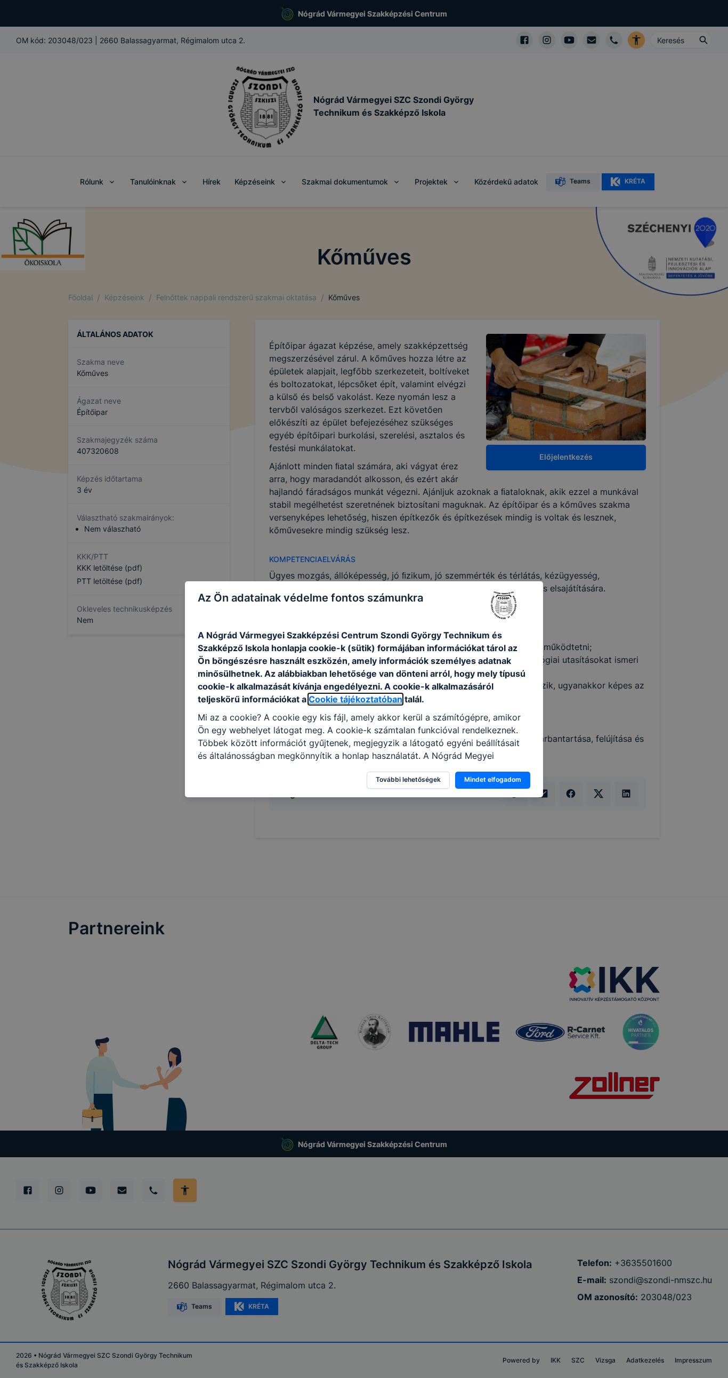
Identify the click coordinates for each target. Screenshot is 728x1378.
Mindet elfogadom (492, 779)
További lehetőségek (408, 779)
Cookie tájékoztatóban (355, 699)
